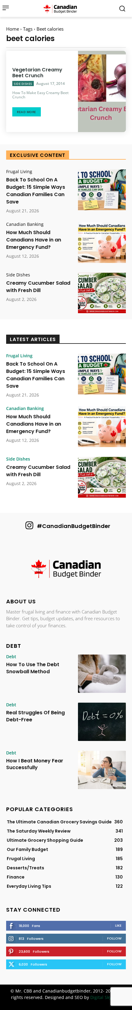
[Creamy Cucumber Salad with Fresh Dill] (102, 293)
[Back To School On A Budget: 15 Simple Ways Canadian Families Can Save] (102, 189)
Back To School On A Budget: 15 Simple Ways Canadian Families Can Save (35, 190)
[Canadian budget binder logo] (62, 8)
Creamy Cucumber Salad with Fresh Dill (38, 286)
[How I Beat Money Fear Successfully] (102, 770)
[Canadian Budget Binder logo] (66, 569)
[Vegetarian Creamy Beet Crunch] (102, 91)
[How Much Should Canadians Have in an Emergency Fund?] (102, 242)
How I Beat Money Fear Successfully (34, 764)
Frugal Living (19, 171)
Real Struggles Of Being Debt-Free (35, 716)
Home (12, 29)
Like (118, 925)
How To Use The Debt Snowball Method (32, 668)
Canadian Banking (25, 224)
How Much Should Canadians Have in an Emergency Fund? (33, 240)
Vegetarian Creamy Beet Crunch (37, 72)
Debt (11, 657)
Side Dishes (23, 84)
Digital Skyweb (105, 997)
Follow (114, 938)
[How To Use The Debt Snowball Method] (102, 674)
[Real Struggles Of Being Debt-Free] (102, 722)
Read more (26, 112)
